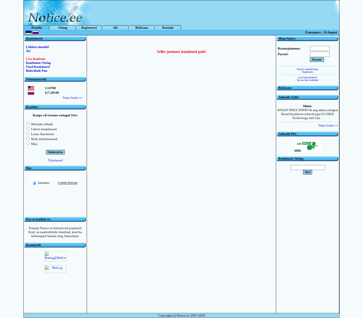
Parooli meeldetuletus (307, 69)
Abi (115, 27)
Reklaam (141, 27)
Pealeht (36, 27)
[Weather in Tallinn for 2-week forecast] (67, 182)
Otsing (62, 27)
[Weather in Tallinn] (55, 179)
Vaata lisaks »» (72, 97)
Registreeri (89, 27)
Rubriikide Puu (36, 71)
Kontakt (168, 27)
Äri (28, 51)
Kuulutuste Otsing (38, 63)
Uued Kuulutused (38, 67)
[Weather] (41, 182)
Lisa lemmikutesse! (307, 77)
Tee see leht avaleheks (307, 80)
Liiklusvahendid (37, 47)
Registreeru (307, 72)
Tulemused (55, 160)
